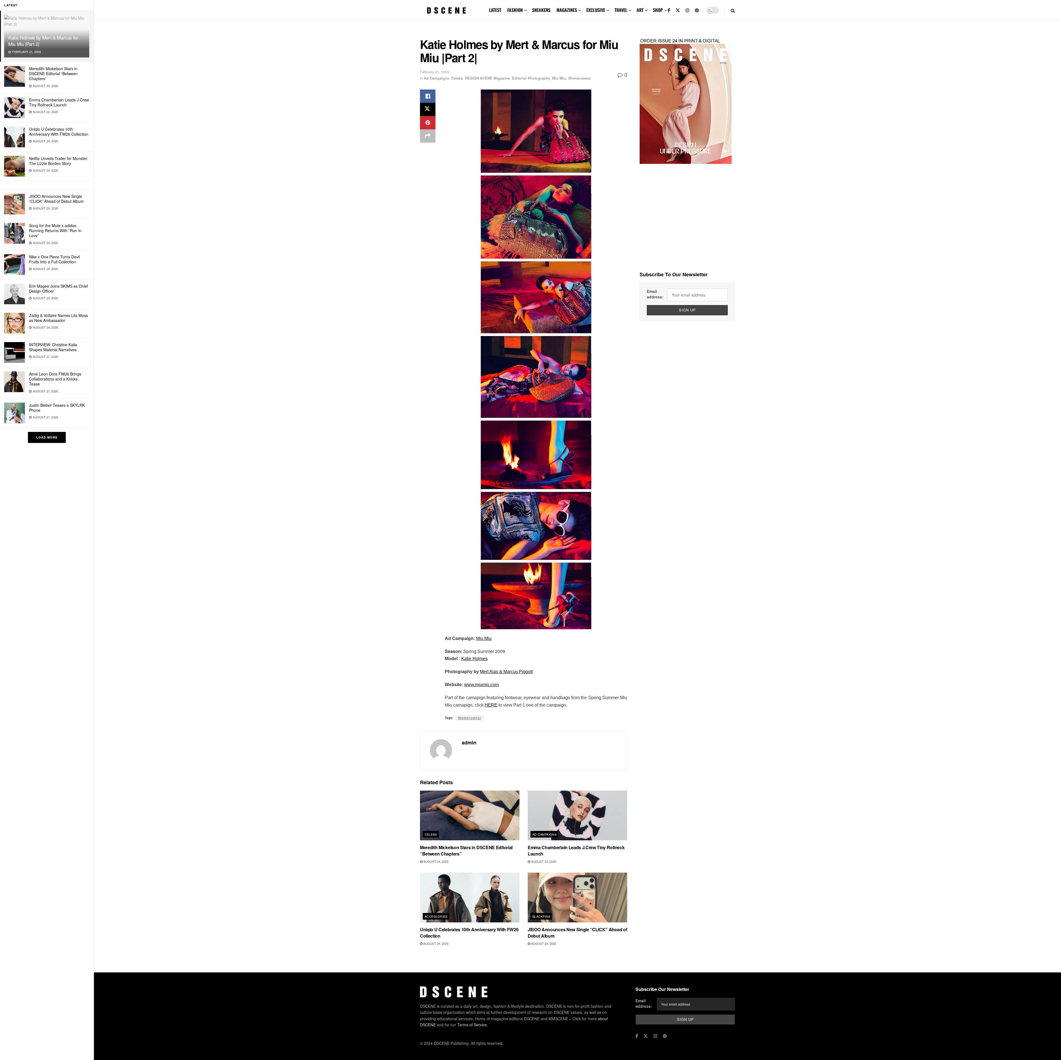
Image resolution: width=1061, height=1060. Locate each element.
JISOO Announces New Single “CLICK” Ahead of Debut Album (56, 198)
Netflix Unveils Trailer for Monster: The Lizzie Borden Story (58, 161)
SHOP (658, 10)
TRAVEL (620, 10)
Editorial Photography (531, 78)
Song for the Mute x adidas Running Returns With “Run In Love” (55, 230)
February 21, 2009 (434, 71)
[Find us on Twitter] (678, 10)
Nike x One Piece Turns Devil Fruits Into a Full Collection (54, 259)
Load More (46, 437)
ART (640, 10)
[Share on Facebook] (427, 96)
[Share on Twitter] (427, 109)
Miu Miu (559, 78)
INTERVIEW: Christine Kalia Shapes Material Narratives (53, 347)
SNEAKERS (541, 10)
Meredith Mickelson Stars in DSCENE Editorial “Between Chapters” (53, 73)
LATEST (495, 10)
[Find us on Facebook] (669, 10)
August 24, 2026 (435, 861)
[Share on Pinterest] (427, 122)
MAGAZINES (566, 10)
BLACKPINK (541, 916)
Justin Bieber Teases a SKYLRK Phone (57, 407)
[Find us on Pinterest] (697, 10)
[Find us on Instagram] (687, 10)
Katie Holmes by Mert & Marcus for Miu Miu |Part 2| (43, 40)
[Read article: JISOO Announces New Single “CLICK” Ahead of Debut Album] (577, 897)
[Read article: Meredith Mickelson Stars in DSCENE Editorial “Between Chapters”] (469, 815)
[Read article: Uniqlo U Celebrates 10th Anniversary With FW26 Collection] (469, 897)
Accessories (436, 916)
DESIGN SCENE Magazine (487, 78)
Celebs (457, 78)
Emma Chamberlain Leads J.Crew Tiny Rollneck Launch (59, 102)
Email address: (655, 294)
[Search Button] (733, 10)
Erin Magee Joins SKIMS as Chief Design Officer (58, 288)
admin (469, 742)
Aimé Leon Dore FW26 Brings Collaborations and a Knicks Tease (55, 379)
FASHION (515, 10)
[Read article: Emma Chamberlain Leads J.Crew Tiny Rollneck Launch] (577, 815)
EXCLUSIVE (595, 10)
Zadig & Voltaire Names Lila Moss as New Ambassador (58, 318)
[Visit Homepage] (446, 10)
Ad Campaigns (436, 78)
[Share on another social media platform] (427, 136)
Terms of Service (472, 1024)
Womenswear (579, 78)
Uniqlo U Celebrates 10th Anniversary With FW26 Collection (58, 131)
